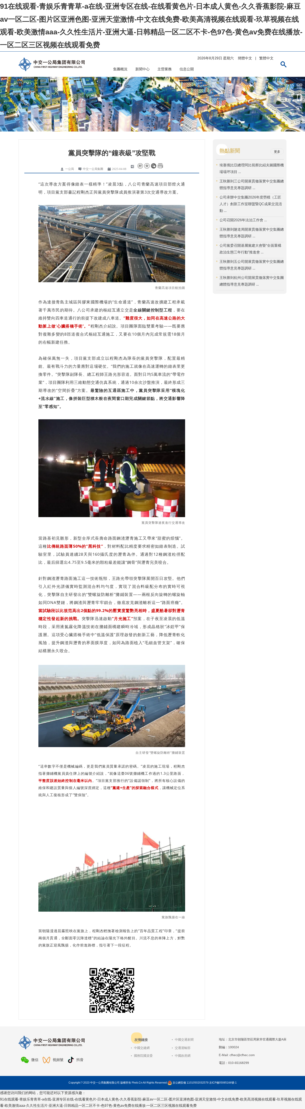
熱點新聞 (229, 151)
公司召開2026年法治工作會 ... (243, 220)
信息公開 (187, 69)
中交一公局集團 (299, 86)
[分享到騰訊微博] (147, 166)
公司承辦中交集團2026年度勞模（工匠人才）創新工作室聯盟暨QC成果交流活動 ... (250, 204)
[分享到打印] (160, 166)
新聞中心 (142, 69)
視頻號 (58, 1060)
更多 (277, 151)
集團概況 (120, 69)
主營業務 (164, 69)
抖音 (80, 1060)
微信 (34, 1060)
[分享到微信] (153, 166)
